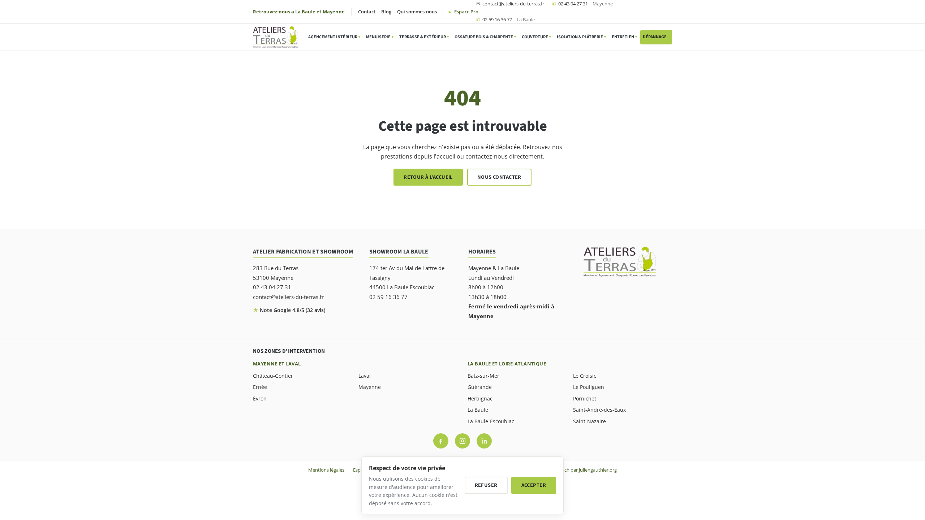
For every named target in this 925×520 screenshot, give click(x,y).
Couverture (536, 37)
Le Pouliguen (588, 387)
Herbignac (480, 398)
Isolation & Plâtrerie (581, 37)
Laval (364, 375)
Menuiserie (379, 37)
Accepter (533, 485)
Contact (366, 11)
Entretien (624, 37)
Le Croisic (584, 375)
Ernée (260, 387)
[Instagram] (462, 440)
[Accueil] (620, 262)
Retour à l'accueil (428, 177)
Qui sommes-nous (417, 11)
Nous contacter (499, 177)
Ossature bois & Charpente (485, 37)
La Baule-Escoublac (491, 421)
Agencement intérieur (334, 37)
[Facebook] (440, 440)
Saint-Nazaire (589, 421)
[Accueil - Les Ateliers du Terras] (275, 37)
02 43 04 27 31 (582, 3)
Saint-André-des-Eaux (599, 409)
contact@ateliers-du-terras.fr (510, 3)
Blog (386, 11)
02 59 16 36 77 (505, 19)
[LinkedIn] (484, 440)
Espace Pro (465, 11)
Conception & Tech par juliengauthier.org (573, 470)
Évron (260, 398)
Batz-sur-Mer (483, 375)
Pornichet (584, 398)
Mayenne (369, 387)
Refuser (486, 485)
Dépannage (656, 37)
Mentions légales (326, 470)
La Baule (478, 409)
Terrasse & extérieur (424, 37)
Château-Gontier (273, 375)
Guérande (480, 387)
